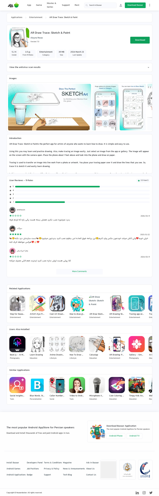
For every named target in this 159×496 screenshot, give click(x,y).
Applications (16, 17)
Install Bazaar (13, 463)
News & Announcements (74, 469)
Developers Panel (35, 463)
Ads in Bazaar (92, 463)
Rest (77, 5)
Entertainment (35, 17)
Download (140, 40)
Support (66, 5)
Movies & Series (51, 5)
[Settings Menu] (149, 5)
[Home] (13, 5)
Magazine (67, 463)
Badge (29, 475)
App (29, 5)
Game (39, 5)
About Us (90, 469)
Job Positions (33, 469)
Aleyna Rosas (36, 38)
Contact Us (91, 475)
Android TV (134, 436)
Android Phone (116, 436)
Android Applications (16, 475)
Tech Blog (67, 475)
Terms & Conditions (53, 463)
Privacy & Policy (51, 469)
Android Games (13, 469)
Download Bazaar (135, 5)
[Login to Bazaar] (121, 5)
